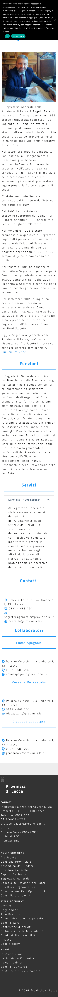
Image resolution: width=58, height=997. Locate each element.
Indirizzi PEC (10, 836)
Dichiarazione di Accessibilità (22, 931)
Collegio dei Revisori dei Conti (23, 883)
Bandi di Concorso (14, 967)
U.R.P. (5, 828)
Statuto (6, 906)
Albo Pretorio (10, 914)
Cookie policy (10, 944)
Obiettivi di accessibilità (18, 935)
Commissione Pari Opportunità (23, 891)
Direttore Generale (14, 870)
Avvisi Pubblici (11, 962)
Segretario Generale (15, 878)
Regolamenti (10, 910)
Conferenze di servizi (16, 927)
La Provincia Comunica (17, 958)
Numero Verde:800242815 (20, 832)
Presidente (8, 857)
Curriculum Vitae (14, 352)
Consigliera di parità (15, 895)
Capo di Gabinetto (14, 874)
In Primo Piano (12, 954)
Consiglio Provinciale (16, 861)
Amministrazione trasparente (22, 918)
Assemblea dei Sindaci (17, 866)
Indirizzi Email (11, 840)
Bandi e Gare (10, 923)
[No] (54, 20)
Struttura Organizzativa (18, 887)
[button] (29, 500)
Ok (7, 36)
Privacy (6, 939)
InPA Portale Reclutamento (20, 971)
